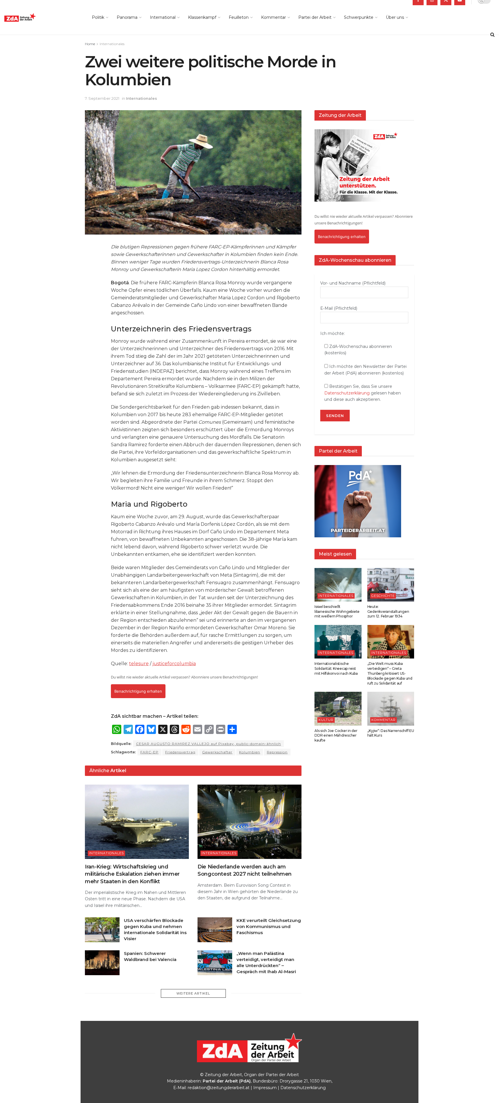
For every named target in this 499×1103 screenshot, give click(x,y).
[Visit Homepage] (33, 17)
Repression (277, 752)
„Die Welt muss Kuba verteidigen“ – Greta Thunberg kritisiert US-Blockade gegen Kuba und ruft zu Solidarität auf (389, 673)
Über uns (395, 17)
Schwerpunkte (358, 17)
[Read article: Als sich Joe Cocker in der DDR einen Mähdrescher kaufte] (338, 708)
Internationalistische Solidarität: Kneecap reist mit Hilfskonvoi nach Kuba (336, 668)
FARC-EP (149, 752)
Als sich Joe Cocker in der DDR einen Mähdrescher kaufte (336, 735)
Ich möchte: (332, 333)
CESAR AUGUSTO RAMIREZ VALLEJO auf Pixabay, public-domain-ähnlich (208, 744)
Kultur (326, 720)
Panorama (127, 17)
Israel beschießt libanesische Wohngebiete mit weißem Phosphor (337, 611)
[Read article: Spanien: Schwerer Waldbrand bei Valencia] (102, 962)
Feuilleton (239, 17)
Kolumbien (249, 752)
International (163, 17)
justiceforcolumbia (174, 663)
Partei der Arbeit (315, 17)
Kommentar (273, 17)
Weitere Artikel (193, 993)
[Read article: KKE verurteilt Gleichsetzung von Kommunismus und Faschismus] (215, 929)
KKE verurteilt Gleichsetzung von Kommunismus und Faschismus (269, 926)
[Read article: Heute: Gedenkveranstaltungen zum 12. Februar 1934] (390, 585)
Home (90, 44)
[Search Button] (492, 34)
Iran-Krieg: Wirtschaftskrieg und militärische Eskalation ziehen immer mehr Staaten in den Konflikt (132, 874)
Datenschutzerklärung (347, 393)
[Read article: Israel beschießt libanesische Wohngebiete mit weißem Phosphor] (338, 585)
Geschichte (383, 596)
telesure (139, 663)
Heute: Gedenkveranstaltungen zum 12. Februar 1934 (388, 611)
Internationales (112, 44)
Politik (98, 17)
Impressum (265, 1087)
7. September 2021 (102, 98)
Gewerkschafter (217, 752)
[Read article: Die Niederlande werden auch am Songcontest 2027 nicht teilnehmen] (249, 822)
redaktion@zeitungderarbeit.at (219, 1087)
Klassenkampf (202, 17)
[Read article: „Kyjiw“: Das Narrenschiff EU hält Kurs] (390, 708)
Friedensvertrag (180, 752)
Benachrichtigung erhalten (138, 691)
